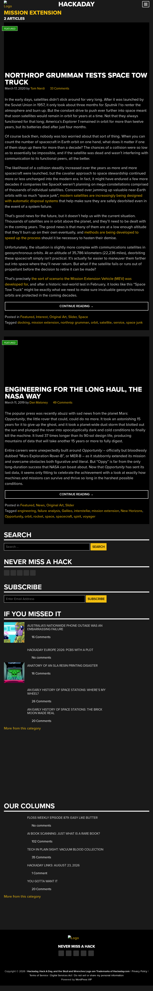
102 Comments (41, 841)
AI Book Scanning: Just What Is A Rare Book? (63, 834)
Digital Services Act (61, 975)
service (118, 322)
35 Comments (41, 857)
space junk (134, 322)
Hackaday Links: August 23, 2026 (53, 865)
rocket (38, 516)
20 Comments (41, 721)
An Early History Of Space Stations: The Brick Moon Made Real (64, 711)
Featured (27, 317)
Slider (72, 317)
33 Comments (59, 88)
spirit (77, 516)
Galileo (67, 511)
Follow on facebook (7, 573)
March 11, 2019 (15, 403)
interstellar (82, 511)
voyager (89, 516)
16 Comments (41, 637)
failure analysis (49, 511)
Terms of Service (38, 975)
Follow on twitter (13, 573)
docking (24, 322)
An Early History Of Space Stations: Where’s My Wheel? (66, 692)
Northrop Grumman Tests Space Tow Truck (76, 79)
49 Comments (62, 403)
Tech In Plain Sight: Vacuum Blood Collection (65, 849)
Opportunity (14, 516)
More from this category (22, 728)
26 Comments (41, 701)
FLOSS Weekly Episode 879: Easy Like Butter (62, 818)
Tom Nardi (37, 88)
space (49, 516)
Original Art (58, 317)
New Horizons (131, 511)
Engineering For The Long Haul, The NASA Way (73, 393)
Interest (42, 317)
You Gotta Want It (42, 881)
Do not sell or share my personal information (99, 975)
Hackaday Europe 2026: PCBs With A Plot (60, 650)
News (40, 505)
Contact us (33, 573)
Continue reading (84, 307)
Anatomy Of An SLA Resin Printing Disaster (62, 666)
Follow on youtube (20, 573)
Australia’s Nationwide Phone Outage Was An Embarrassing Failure (64, 627)
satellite (106, 322)
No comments (41, 658)
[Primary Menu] (145, 4)
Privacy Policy (139, 971)
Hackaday (76, 4)
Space (83, 317)
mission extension (45, 322)
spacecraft (64, 516)
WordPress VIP (84, 979)
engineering (27, 511)
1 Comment (39, 873)
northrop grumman (75, 322)
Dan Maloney (38, 403)
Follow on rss (26, 573)
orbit (94, 322)
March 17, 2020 (15, 88)
